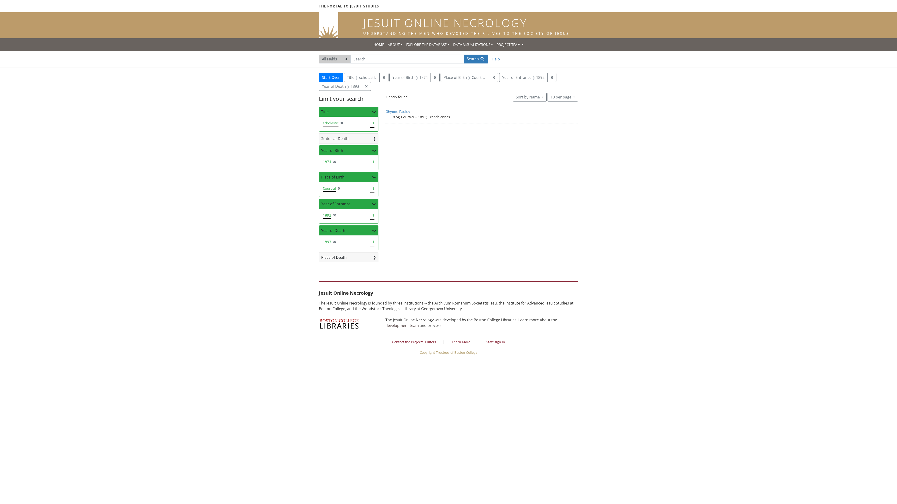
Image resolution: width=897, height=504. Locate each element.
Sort (528, 97)
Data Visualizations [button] (471, 44)
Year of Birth (332, 150)
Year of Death (333, 230)
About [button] (394, 44)
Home (379, 44)
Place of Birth (333, 177)
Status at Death (335, 138)
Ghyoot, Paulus (397, 111)
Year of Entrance (335, 203)
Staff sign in (495, 342)
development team (402, 325)
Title (325, 111)
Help (496, 59)
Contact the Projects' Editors (414, 342)
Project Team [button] (509, 44)
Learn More (461, 342)
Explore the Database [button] (426, 44)
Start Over (331, 77)
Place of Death (334, 257)
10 (561, 97)
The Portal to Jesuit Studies (349, 6)
